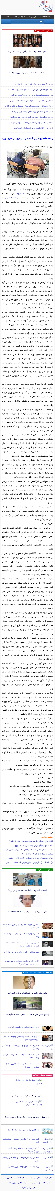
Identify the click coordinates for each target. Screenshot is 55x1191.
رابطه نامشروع (11, 198)
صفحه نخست (45, 16)
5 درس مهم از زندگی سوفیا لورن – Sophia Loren (28, 911)
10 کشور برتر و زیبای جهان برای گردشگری (22, 1129)
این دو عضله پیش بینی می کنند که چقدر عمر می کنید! (31, 117)
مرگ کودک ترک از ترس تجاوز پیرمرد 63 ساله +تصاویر (29, 862)
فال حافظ (21, 1177)
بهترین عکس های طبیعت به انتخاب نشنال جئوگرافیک (27, 1014)
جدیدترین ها (20, 16)
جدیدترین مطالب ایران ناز (43, 31)
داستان (10, 1177)
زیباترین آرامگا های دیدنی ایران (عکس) (27, 1095)
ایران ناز (50, 146)
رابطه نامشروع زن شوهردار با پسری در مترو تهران (27, 139)
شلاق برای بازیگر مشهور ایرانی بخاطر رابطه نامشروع (31, 841)
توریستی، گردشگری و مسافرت (42, 1075)
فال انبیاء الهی (34, 1177)
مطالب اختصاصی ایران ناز (35, 146)
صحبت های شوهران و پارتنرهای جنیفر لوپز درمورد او (32, 111)
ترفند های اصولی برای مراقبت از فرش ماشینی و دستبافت (30, 89)
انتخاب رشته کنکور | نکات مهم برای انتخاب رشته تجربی (31, 100)
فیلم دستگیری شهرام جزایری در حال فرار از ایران (20, 952)
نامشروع (20, 193)
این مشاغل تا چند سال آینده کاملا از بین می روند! (27, 890)
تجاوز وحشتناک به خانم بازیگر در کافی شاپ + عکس (30, 858)
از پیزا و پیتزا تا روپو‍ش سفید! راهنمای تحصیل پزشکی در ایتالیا (29, 106)
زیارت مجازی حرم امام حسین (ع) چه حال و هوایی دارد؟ (27, 1117)
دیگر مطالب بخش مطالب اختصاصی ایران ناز (37, 972)
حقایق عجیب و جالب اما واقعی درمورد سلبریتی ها (27, 51)
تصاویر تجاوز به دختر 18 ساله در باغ (37, 854)
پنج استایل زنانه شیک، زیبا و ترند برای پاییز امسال (27, 72)
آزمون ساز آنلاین (28, 1187)
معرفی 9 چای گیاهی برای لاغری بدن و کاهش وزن (33, 84)
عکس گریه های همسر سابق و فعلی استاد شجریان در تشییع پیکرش (22, 944)
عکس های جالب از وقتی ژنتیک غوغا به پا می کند (27, 993)
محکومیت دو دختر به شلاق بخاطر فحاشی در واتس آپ (29, 849)
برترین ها (32, 16)
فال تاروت (48, 1177)
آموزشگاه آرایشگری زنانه (18, 1182)
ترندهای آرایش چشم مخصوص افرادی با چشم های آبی (31, 122)
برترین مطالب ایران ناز (44, 870)
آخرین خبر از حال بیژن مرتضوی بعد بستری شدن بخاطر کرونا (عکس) (22, 963)
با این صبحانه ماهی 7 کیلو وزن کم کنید (23, 1027)
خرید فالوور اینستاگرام (41, 1182)
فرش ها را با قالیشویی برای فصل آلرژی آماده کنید (33, 128)
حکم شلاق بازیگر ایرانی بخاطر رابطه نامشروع (34, 845)
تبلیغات (8, 16)
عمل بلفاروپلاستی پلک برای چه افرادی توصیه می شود (32, 95)
